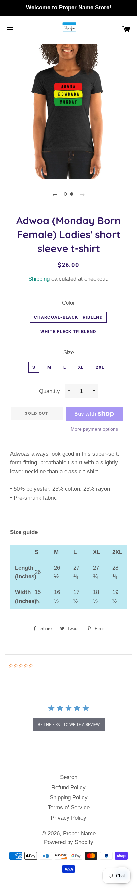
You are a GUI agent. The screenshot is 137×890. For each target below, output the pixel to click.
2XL (100, 367)
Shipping (39, 279)
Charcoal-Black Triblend (68, 317)
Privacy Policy (68, 818)
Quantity (49, 391)
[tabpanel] (68, 110)
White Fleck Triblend (68, 331)
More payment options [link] (94, 429)
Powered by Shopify (68, 842)
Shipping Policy (69, 798)
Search (68, 777)
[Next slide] (82, 194)
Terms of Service (69, 807)
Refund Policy (68, 787)
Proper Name (79, 833)
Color (68, 303)
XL (81, 367)
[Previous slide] (54, 194)
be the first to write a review (69, 724)
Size (68, 353)
